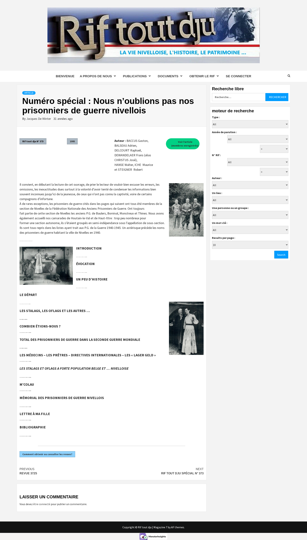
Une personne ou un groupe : (230, 208)
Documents (168, 76)
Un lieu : (217, 193)
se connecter (238, 76)
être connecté (41, 504)
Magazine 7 (160, 527)
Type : (216, 117)
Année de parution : (224, 132)
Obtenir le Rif (202, 76)
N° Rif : (216, 155)
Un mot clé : (219, 223)
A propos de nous (96, 76)
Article (28, 93)
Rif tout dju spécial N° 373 (182, 471)
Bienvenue (65, 76)
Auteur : (217, 178)
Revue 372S (28, 471)
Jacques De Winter (39, 119)
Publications (135, 76)
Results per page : (223, 238)
